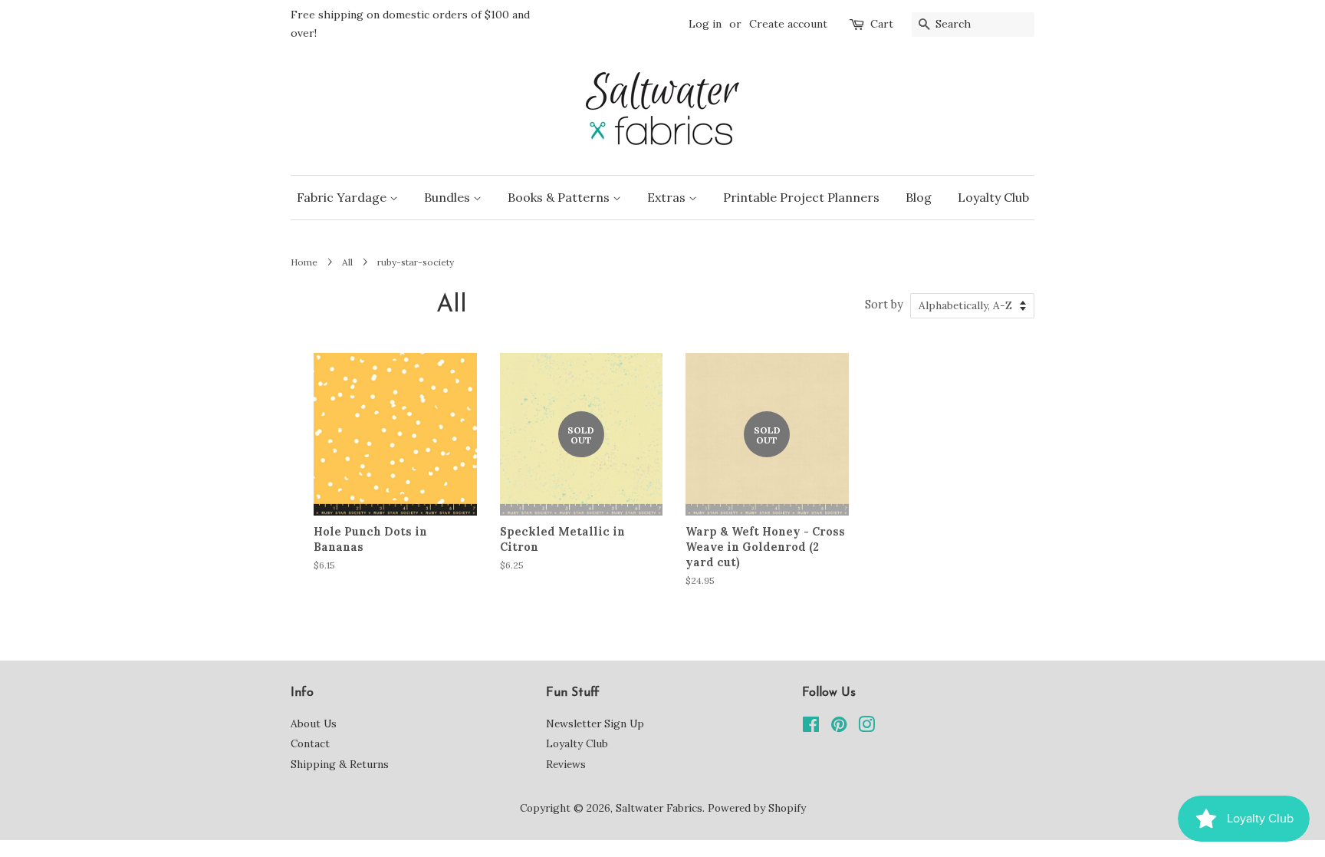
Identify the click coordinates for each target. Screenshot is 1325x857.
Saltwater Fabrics (659, 808)
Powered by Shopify (757, 808)
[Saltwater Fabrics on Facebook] (811, 727)
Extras (668, 197)
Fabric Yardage (343, 197)
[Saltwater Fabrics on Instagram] (866, 727)
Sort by (884, 304)
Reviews (566, 764)
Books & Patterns (560, 197)
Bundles (448, 197)
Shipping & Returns (340, 764)
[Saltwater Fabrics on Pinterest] (838, 727)
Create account (788, 24)
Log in (705, 24)
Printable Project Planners (801, 197)
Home (304, 262)
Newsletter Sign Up (595, 723)
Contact (310, 743)
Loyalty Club (993, 197)
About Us (314, 723)
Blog (919, 197)
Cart (881, 24)
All (347, 262)
